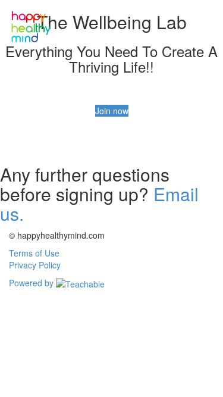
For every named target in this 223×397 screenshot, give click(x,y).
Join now (111, 111)
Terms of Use (34, 253)
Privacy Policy (35, 265)
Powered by (32, 283)
